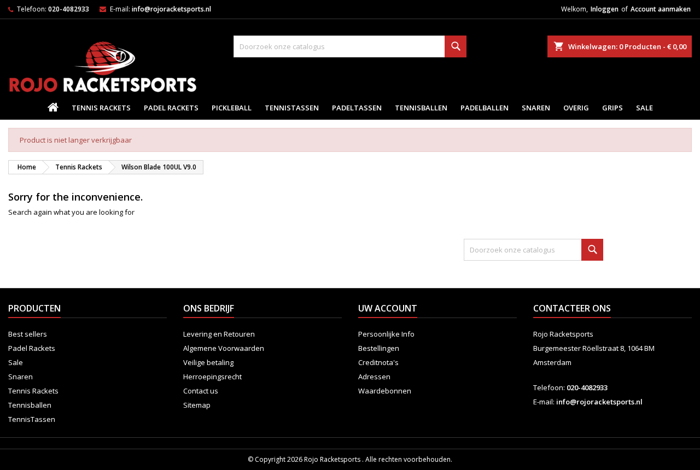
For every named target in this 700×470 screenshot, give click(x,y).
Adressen (374, 376)
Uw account (387, 308)
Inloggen (605, 9)
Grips (612, 108)
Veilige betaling (208, 362)
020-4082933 (68, 9)
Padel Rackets (171, 108)
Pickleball (232, 108)
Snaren (536, 108)
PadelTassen (357, 108)
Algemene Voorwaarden (223, 348)
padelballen (484, 108)
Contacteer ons (572, 308)
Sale (644, 108)
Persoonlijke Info (386, 334)
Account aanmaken (661, 9)
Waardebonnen (384, 391)
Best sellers (27, 334)
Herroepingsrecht (212, 376)
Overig (576, 108)
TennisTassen (292, 108)
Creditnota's (378, 362)
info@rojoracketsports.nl (171, 9)
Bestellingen (378, 348)
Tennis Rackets (101, 108)
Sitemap (197, 405)
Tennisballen (421, 108)
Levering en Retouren (219, 334)
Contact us (200, 391)
